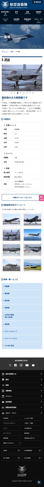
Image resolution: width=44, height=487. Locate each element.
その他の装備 (9, 345)
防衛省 (5, 450)
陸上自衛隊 (6, 458)
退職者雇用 (27, 19)
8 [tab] (33, 93)
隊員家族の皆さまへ (29, 438)
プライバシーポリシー (9, 423)
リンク (5, 428)
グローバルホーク (11, 331)
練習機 (7, 324)
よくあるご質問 (28, 418)
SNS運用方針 (28, 428)
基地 (16, 12)
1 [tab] (11, 93)
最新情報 (26, 433)
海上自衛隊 (27, 458)
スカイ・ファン (38, 20)
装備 (27, 12)
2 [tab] (14, 93)
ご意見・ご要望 (28, 423)
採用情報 (16, 19)
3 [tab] (17, 93)
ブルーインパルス (11, 338)
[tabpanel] (22, 77)
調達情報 (5, 438)
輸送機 (7, 300)
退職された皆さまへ (8, 443)
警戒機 (7, 293)
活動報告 (38, 12)
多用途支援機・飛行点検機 (10, 316)
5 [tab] (24, 93)
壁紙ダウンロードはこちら (22, 197)
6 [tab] (27, 93)
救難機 (7, 308)
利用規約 (5, 418)
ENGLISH (38, 2)
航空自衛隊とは (5, 13)
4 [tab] (20, 93)
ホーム (5, 51)
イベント (5, 19)
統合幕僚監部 (28, 450)
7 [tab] (30, 93)
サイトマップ (7, 433)
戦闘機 (7, 286)
